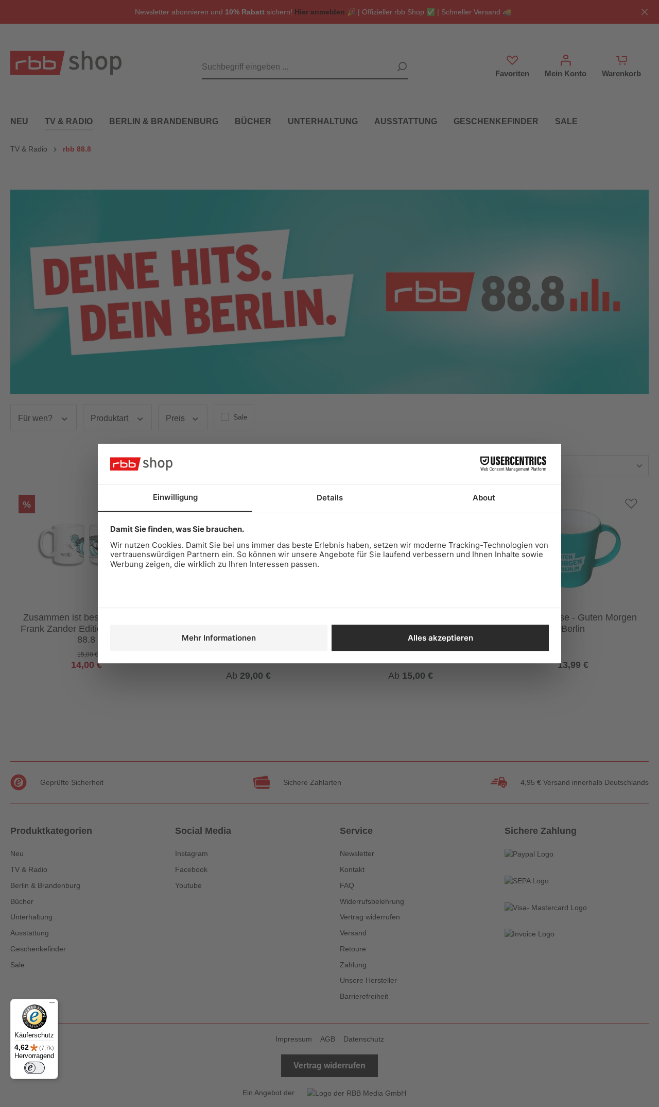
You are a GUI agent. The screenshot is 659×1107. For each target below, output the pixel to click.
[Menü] (52, 1005)
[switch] (34, 1068)
